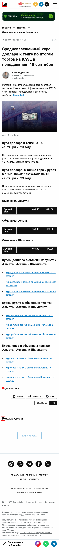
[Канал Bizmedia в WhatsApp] (20, 464)
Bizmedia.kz (19, 95)
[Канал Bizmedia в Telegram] (29, 464)
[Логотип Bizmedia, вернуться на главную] (4, 4)
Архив (23, 479)
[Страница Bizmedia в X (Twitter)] (48, 464)
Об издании (17, 475)
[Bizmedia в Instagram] (38, 544)
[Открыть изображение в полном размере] (29, 116)
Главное (6, 27)
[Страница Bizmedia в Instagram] (11, 464)
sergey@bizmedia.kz (44, 533)
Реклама (43, 475)
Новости (21, 27)
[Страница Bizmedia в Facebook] (39, 464)
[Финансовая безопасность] (24, 4)
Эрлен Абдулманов (21, 72)
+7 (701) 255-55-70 (18, 535)
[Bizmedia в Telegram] (54, 544)
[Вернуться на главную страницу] (54, 40)
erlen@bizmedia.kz (19, 78)
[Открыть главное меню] (55, 4)
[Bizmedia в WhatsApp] (46, 544)
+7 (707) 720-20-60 (28, 533)
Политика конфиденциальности (29, 488)
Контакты (34, 479)
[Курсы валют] (35, 4)
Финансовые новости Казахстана (20, 32)
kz (47, 4)
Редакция (31, 475)
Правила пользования (29, 493)
